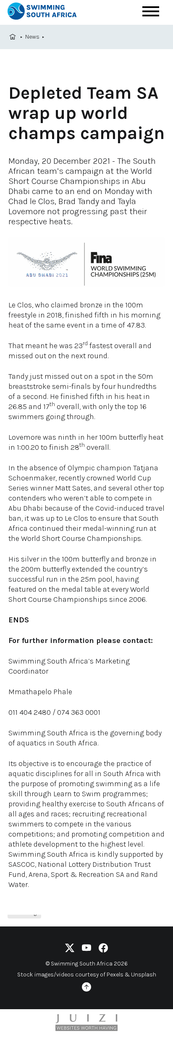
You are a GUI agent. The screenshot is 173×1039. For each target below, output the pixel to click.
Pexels (115, 974)
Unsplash (143, 974)
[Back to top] (86, 988)
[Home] (50, 12)
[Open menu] (150, 11)
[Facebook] (103, 949)
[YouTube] (86, 949)
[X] (69, 949)
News (32, 36)
